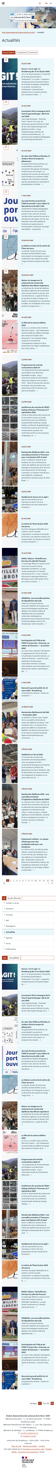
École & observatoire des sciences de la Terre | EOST (18, 32)
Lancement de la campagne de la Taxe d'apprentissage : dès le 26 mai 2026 (35, 114)
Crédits (42, 1446)
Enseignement (22, 53)
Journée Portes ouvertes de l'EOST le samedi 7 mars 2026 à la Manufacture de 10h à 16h (35, 203)
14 (52, 880)
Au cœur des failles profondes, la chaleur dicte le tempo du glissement (35, 159)
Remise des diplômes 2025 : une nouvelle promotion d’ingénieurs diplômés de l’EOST (35, 797)
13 (48, 880)
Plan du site (16, 1446)
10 (36, 880)
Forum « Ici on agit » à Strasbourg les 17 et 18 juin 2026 (35, 70)
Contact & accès (29, 1436)
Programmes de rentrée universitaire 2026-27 (31, 366)
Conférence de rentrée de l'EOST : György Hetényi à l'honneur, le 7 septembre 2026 (35, 410)
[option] (28, 977)
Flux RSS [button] (46, 1403)
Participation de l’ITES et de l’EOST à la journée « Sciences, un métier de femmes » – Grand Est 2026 (35, 644)
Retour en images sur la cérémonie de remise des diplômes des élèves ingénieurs (35, 283)
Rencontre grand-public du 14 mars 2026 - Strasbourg (34, 689)
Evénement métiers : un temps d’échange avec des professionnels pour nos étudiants (34, 843)
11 (40, 880)
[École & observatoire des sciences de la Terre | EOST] (12, 14)
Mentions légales (30, 1446)
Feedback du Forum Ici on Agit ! (34, 497)
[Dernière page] (52, 883)
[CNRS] (45, 20)
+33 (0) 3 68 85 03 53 (29, 1433)
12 (44, 880)
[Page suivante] (48, 883)
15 (4, 883)
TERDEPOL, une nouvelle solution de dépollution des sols (35, 599)
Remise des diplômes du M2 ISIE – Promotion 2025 (35, 713)
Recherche (33, 53)
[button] (40, 3)
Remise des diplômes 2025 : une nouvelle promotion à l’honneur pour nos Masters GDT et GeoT (35, 455)
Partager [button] (33, 1403)
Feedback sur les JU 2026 (32, 754)
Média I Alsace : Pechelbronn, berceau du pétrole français (34, 559)
